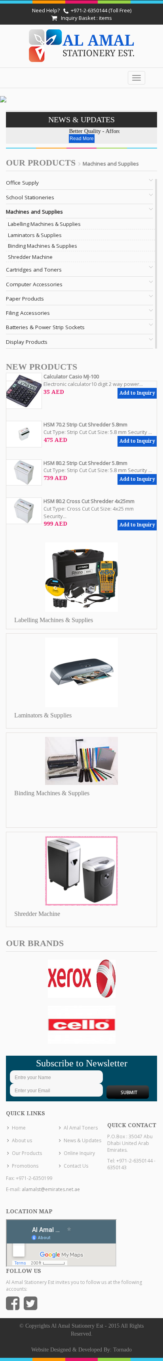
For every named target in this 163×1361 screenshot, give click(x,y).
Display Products (26, 341)
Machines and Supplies (34, 211)
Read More (82, 138)
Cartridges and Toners (34, 269)
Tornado (122, 1350)
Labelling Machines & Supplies (44, 223)
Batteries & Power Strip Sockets (45, 327)
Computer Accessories (34, 284)
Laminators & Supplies (35, 235)
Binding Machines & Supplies (42, 245)
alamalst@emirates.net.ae (51, 1189)
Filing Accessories (28, 312)
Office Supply (22, 182)
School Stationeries (30, 197)
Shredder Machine (30, 256)
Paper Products (25, 298)
